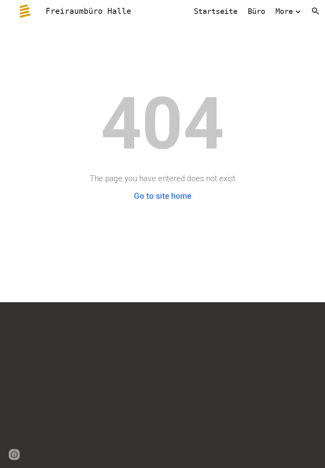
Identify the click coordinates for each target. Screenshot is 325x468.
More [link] (284, 11)
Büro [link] (256, 11)
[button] (315, 11)
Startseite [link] (215, 11)
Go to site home (162, 196)
